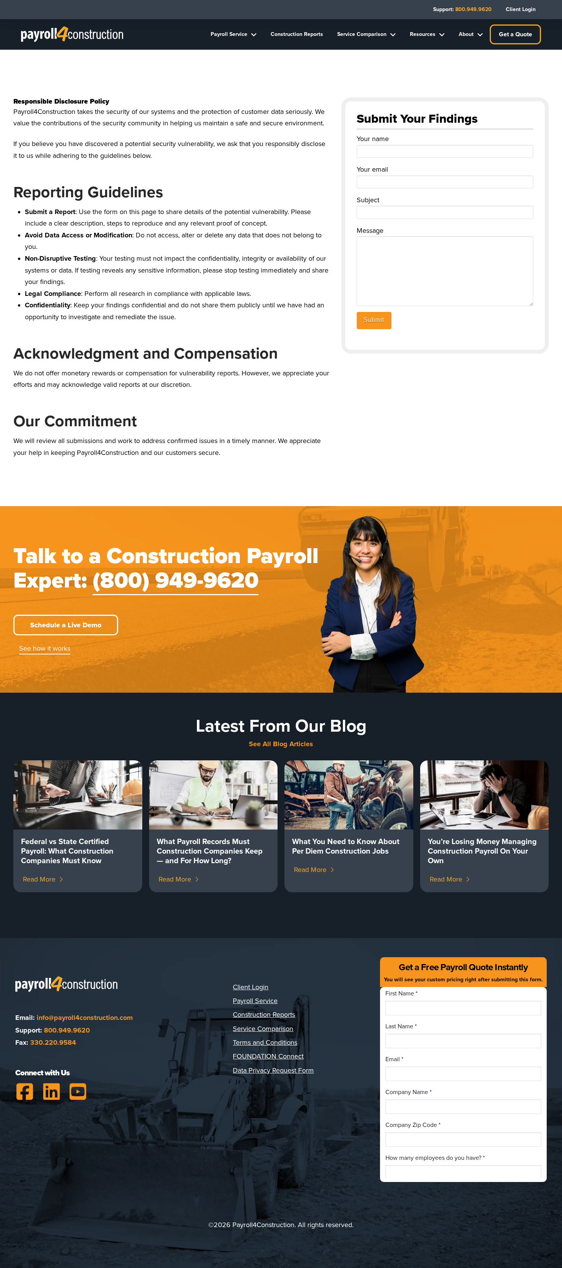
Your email (372, 169)
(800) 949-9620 (175, 580)
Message (370, 230)
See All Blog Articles (281, 744)
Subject (368, 200)
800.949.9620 (67, 1030)
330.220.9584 (53, 1042)
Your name (373, 139)
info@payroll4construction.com (85, 1017)
